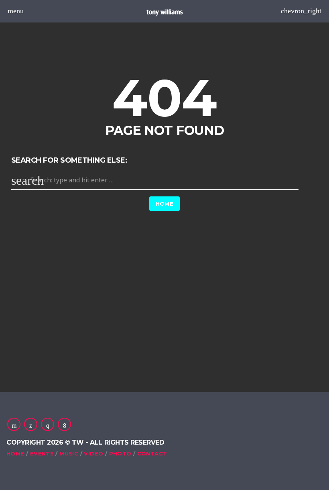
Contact (152, 453)
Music (68, 453)
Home (165, 203)
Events (42, 453)
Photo (120, 453)
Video (93, 453)
